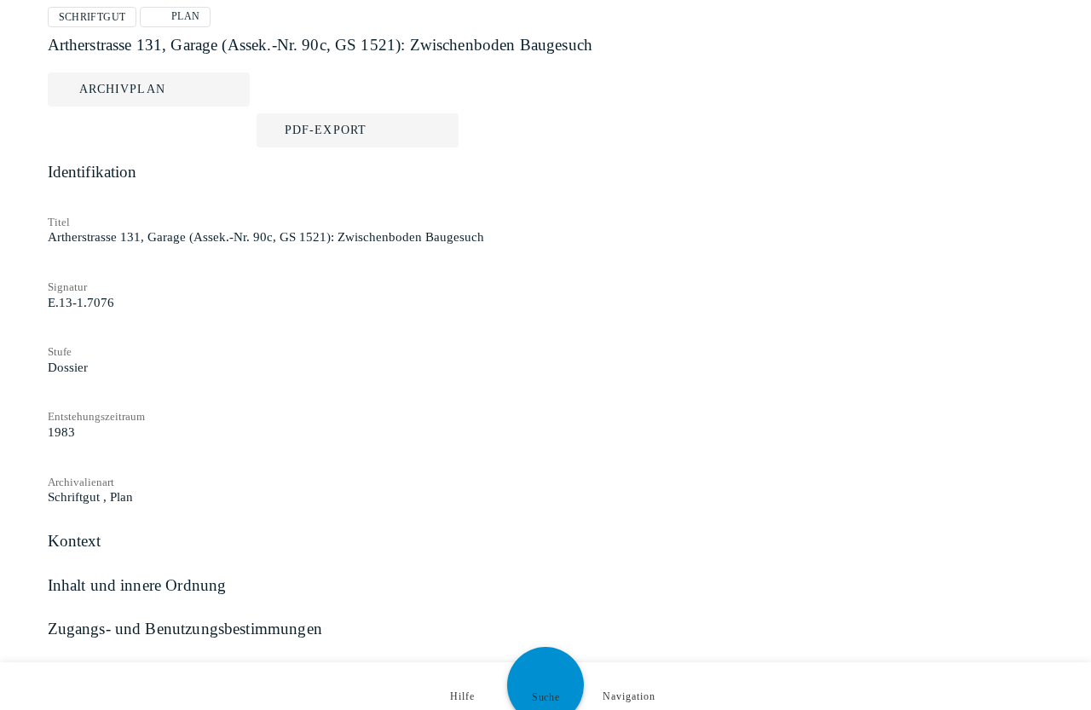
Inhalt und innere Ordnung (137, 585)
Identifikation (92, 172)
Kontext (74, 541)
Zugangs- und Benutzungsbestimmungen (185, 629)
